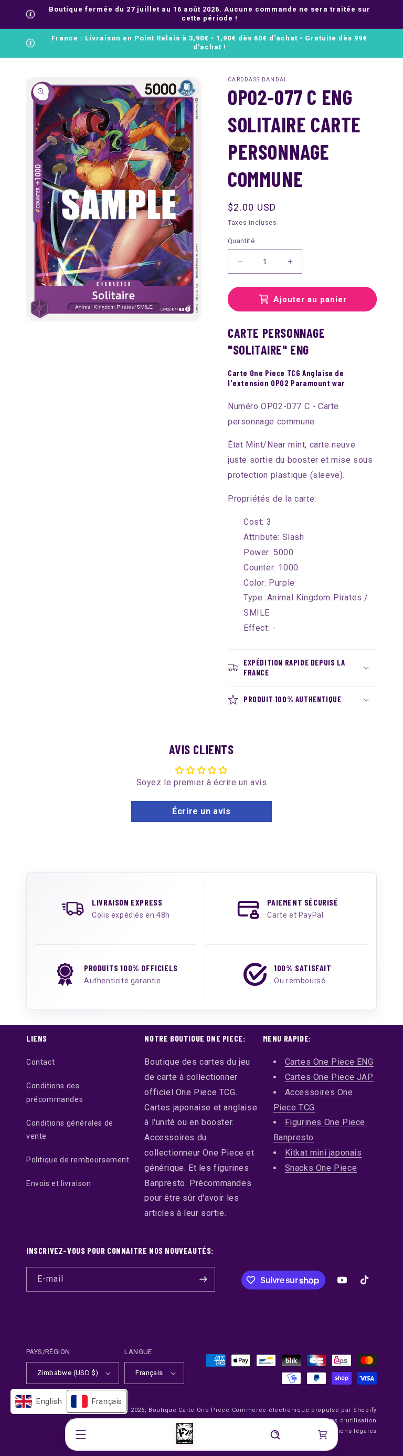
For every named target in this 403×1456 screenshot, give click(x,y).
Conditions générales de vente (69, 1129)
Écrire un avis (201, 811)
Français (149, 1373)
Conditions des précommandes (54, 1092)
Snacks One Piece (321, 1168)
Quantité (241, 241)
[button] (80, 1434)
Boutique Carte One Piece (189, 1410)
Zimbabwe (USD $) (67, 1373)
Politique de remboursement (78, 1160)
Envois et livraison (58, 1183)
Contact (40, 1062)
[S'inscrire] (203, 1279)
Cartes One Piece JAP (329, 1077)
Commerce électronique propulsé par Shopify (304, 1410)
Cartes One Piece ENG (329, 1062)
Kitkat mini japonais (323, 1153)
